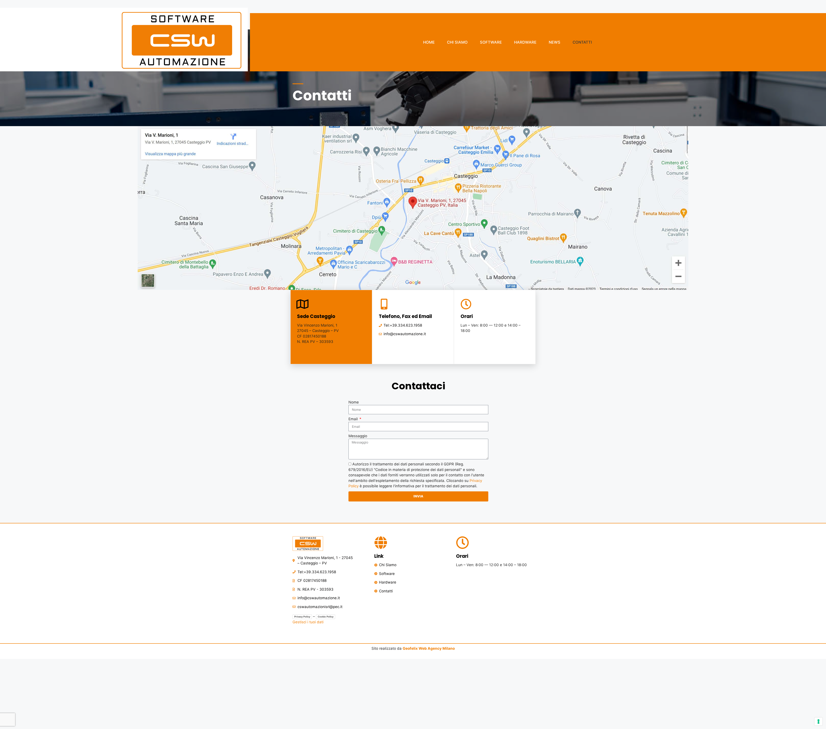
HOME (429, 42)
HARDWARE (525, 42)
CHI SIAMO (457, 42)
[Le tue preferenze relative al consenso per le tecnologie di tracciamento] (818, 721)
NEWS (554, 42)
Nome (353, 402)
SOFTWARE (491, 42)
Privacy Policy (302, 616)
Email (353, 419)
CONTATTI (582, 42)
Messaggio (357, 436)
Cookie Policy (325, 616)
